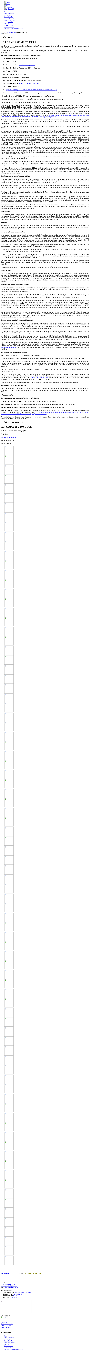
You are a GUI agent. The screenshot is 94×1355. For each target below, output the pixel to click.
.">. (47, 117)
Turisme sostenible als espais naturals (23, 1292)
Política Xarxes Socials (7, 1327)
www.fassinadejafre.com (11, 1287)
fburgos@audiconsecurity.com (29, 83)
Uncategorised (12, 32)
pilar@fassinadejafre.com (27, 65)
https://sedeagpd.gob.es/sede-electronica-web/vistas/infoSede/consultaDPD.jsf (31, 90)
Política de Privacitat (7, 1324)
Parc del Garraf (17, 1294)
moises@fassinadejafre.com (9, 1286)
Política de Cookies (6, 1325)
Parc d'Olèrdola (16, 1295)
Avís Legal (4, 1322)
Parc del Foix (15, 1297)
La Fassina (5, 32)
